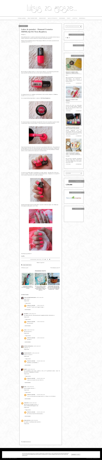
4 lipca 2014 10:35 (40, 321)
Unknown (26, 402)
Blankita (26, 313)
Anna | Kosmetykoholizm (30, 297)
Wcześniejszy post (55, 267)
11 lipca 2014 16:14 (34, 420)
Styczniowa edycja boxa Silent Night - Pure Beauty (45, 287)
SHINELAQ (29, 41)
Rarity (25, 369)
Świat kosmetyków (32, 18)
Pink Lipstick (27, 420)
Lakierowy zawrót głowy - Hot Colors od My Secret (73, 128)
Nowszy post (25, 267)
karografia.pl (96, 458)
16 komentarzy (79, 83)
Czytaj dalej (68, 83)
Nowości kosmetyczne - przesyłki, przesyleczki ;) (72, 72)
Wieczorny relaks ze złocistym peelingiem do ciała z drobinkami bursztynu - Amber (33, 288)
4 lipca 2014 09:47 (37, 346)
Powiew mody (42, 18)
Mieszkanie (62, 18)
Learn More (74, 454)
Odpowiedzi (28, 303)
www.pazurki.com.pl (29, 95)
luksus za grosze (31, 305)
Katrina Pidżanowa (28, 346)
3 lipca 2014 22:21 (32, 313)
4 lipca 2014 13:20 (31, 369)
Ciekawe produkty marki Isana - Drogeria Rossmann (73, 153)
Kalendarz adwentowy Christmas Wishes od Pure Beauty (59, 288)
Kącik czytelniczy (52, 18)
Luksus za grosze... (13, 458)
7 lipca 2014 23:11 (30, 386)
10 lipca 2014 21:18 (32, 402)
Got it (78, 454)
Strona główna (22, 18)
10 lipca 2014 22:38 (41, 378)
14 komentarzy (79, 164)
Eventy (69, 18)
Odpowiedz (26, 300)
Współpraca (82, 18)
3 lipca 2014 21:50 (39, 297)
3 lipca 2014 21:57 (40, 305)
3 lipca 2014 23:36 (30, 329)
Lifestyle (74, 18)
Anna (25, 329)
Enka (25, 386)
